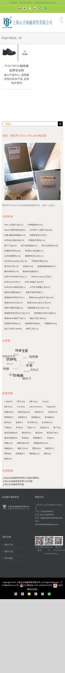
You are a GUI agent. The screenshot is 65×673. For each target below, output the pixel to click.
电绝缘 (37, 438)
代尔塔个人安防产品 (41, 230)
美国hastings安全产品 (41, 297)
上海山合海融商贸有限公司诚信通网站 (20, 477)
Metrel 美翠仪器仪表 (15, 230)
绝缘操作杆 (41, 443)
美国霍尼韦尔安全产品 (17, 313)
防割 (8, 453)
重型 (36, 448)
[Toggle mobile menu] (61, 18)
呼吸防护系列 (36, 240)
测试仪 (26, 432)
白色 (50, 438)
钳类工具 (32, 328)
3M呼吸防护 (35, 224)
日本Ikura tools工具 (41, 276)
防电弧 (20, 453)
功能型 (22, 417)
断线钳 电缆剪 (31, 271)
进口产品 (8, 544)
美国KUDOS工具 (13, 302)
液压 (38, 432)
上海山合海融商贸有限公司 (28, 582)
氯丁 (57, 427)
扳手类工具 (11, 266)
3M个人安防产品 (13, 224)
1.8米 (8, 401)
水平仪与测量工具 (40, 287)
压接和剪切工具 (38, 235)
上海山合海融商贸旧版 (13, 484)
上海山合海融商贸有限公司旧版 (17, 481)
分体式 (52, 412)
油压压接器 (11, 432)
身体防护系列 (32, 323)
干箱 (8, 427)
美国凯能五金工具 (38, 307)
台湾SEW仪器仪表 (14, 240)
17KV (21, 406)
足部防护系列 (12, 323)
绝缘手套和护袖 (34, 292)
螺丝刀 (23, 448)
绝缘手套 (23, 443)
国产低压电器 (29, 245)
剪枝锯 (9, 417)
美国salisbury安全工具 (39, 302)
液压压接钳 (11, 438)
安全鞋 (47, 422)
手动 (19, 427)
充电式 (39, 412)
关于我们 (8, 558)
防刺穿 (49, 448)
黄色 (8, 458)
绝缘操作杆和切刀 (14, 297)
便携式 (9, 412)
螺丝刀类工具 (38, 318)
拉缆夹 (28, 266)
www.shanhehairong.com (46, 524)
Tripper (51, 406)
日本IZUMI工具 (12, 282)
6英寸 (33, 401)
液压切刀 (52, 432)
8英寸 (8, 406)
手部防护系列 (39, 261)
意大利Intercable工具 (15, 261)
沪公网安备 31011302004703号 (37, 585)
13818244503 (46, 511)
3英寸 (20, 401)
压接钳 (35, 417)
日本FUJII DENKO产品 (15, 276)
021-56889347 (47, 514)
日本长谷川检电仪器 (15, 287)
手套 (31, 427)
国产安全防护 (50, 245)
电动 (25, 438)
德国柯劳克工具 (34, 256)
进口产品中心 (12, 75)
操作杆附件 (11, 271)
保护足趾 (24, 412)
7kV (45, 401)
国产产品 (10, 245)
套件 (8, 422)
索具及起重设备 (13, 292)
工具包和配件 (12, 256)
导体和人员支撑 (34, 250)
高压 (47, 453)
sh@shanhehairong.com (45, 2)
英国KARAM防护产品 (15, 318)
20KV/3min (35, 406)
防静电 (34, 453)
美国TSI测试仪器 (13, 307)
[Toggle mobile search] (61, 21)
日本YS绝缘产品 (34, 282)
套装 (19, 422)
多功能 (49, 417)
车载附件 (50, 323)
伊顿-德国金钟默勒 (14, 235)
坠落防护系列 (12, 250)
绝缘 (8, 443)
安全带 (32, 422)
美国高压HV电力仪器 (45, 313)
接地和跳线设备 (47, 266)
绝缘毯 (9, 448)
